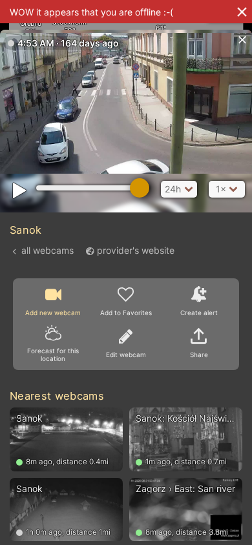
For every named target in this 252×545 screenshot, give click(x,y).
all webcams (47, 250)
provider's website (135, 250)
